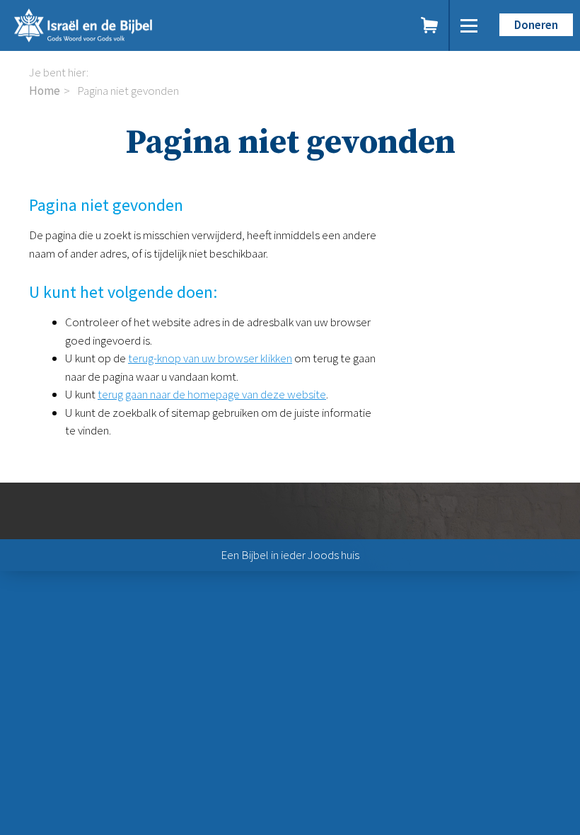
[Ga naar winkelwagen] (430, 25)
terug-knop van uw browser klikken (210, 358)
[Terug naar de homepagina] (141, 25)
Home (44, 90)
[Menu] (469, 25)
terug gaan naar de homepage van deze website (212, 394)
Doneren (536, 25)
